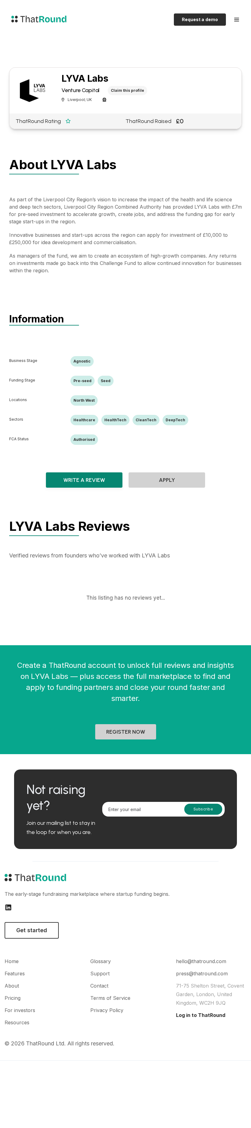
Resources (17, 1022)
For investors (20, 1010)
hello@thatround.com (201, 961)
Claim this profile (127, 90)
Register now (125, 731)
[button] (236, 19)
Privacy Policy (106, 1010)
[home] (37, 19)
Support (100, 973)
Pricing (13, 998)
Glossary (100, 961)
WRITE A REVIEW (84, 480)
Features (15, 973)
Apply (167, 480)
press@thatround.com (202, 973)
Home (12, 961)
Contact (99, 986)
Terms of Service (110, 998)
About (12, 986)
